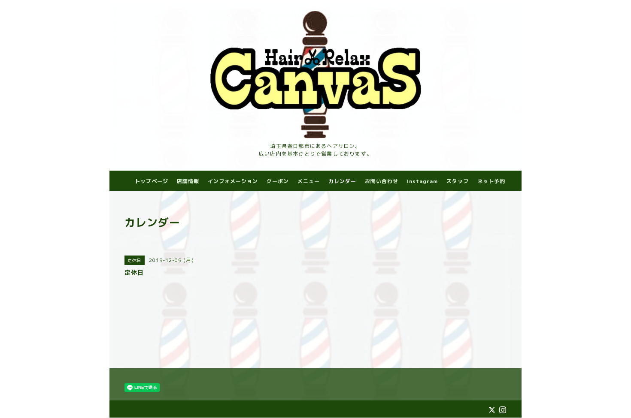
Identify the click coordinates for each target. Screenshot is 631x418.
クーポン (278, 181)
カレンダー (342, 181)
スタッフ (457, 181)
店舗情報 (188, 181)
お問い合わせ (381, 181)
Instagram (422, 181)
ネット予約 (491, 181)
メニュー (308, 181)
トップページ (151, 181)
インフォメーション (233, 181)
